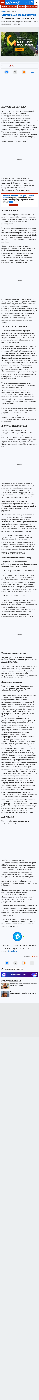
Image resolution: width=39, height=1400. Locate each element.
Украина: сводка (31, 6)
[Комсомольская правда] (11, 2)
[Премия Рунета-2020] (18, 2)
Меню (2, 2)
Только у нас (13, 6)
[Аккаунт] (36, 2)
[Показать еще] (32, 72)
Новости (4, 6)
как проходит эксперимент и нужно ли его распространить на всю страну (18, 199)
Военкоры (21, 6)
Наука (3, 11)
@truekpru (12, 951)
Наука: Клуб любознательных (14, 969)
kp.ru (14, 66)
